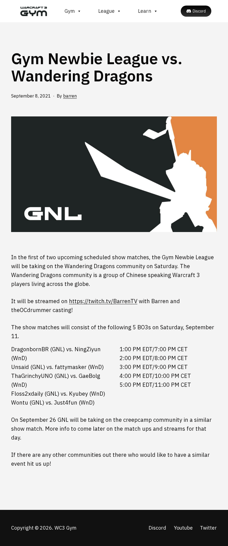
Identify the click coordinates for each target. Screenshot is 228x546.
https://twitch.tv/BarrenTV (103, 301)
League (106, 11)
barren (70, 96)
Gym (70, 11)
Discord (199, 11)
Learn (144, 11)
